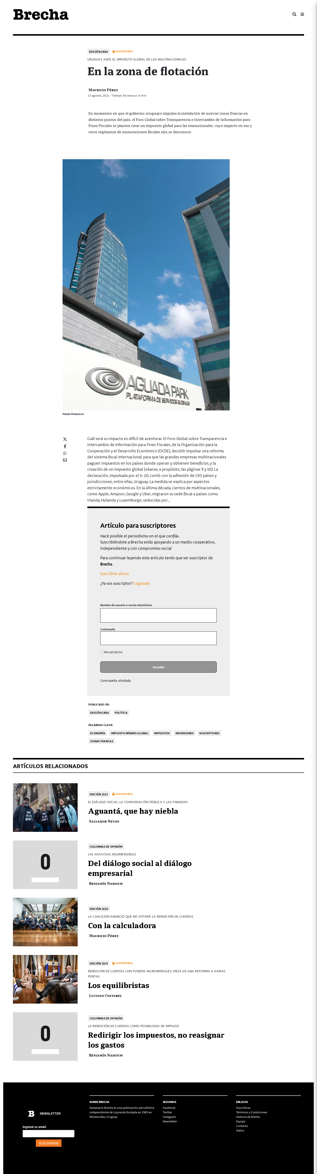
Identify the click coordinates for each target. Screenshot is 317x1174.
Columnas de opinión (106, 846)
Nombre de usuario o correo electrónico (126, 605)
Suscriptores (209, 733)
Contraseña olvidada (115, 680)
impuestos (162, 733)
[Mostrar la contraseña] (210, 638)
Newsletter (170, 1121)
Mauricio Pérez (103, 89)
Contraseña (107, 629)
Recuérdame (112, 652)
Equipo (240, 1121)
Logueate (141, 583)
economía (97, 733)
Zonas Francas (101, 741)
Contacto (242, 1126)
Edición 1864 (98, 51)
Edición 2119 (99, 963)
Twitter (167, 1112)
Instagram (169, 1117)
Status (240, 1130)
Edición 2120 (99, 909)
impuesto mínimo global (130, 733)
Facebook (169, 1108)
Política (121, 712)
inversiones (185, 733)
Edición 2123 (99, 794)
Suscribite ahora (114, 573)
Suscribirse (243, 1108)
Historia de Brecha (248, 1117)
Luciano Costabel (105, 995)
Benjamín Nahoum (106, 883)
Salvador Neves (104, 821)
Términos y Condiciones (251, 1112)
